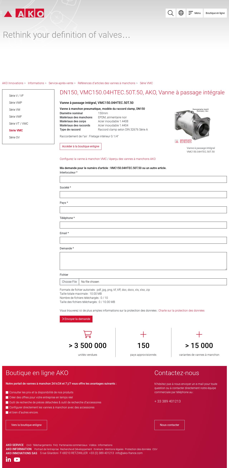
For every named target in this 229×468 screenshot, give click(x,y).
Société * (65, 187)
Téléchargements (42, 445)
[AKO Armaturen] (23, 13)
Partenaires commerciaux (73, 445)
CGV (154, 449)
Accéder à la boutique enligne (80, 146)
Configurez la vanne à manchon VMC (83, 159)
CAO (28, 445)
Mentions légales (114, 449)
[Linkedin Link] (8, 460)
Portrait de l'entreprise (46, 449)
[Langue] (181, 13)
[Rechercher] (171, 13)
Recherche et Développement (76, 449)
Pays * (64, 202)
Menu (197, 13)
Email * (64, 233)
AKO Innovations (12, 83)
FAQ (55, 445)
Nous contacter (169, 425)
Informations (36, 83)
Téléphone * (67, 218)
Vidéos (92, 445)
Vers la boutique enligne (26, 425)
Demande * (67, 248)
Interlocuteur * (68, 172)
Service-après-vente (61, 83)
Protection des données (138, 449)
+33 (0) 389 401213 (101, 453)
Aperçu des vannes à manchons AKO (132, 159)
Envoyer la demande (77, 319)
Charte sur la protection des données (181, 310)
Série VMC (146, 83)
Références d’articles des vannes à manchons (106, 83)
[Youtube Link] (17, 460)
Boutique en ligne (215, 13)
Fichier (64, 274)
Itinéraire (98, 449)
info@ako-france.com (129, 453)
